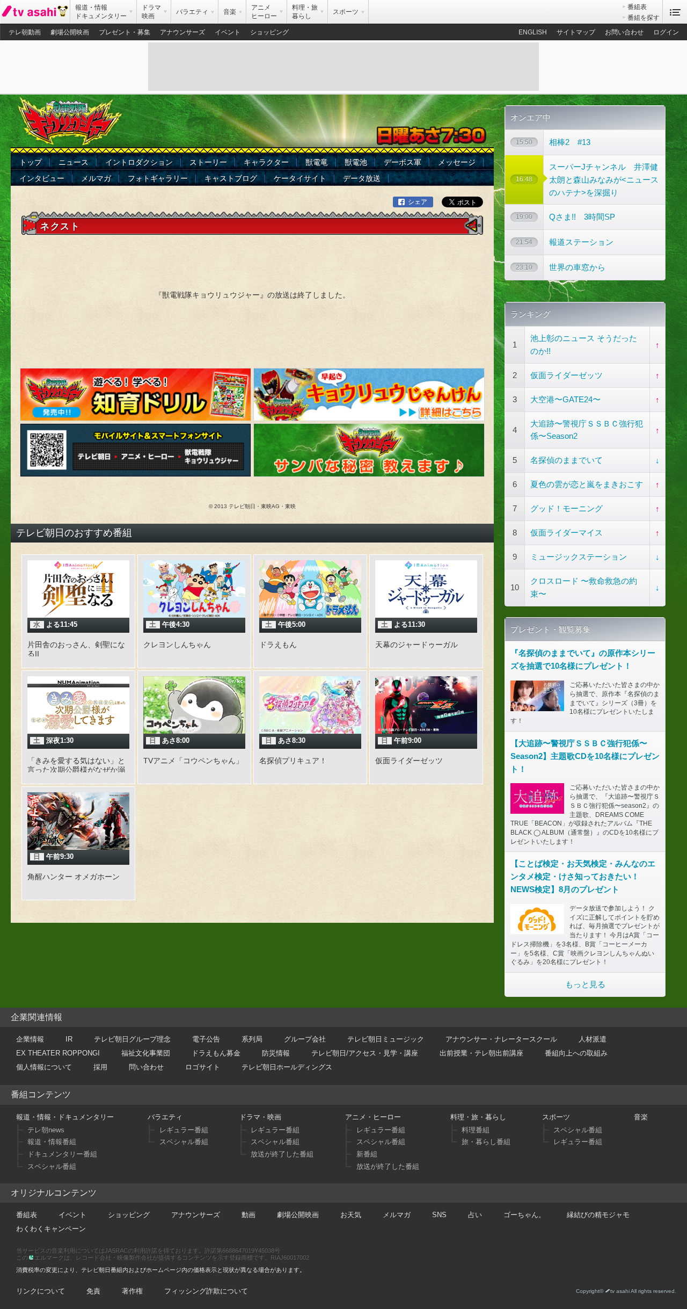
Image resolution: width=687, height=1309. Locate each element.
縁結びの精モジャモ (598, 1215)
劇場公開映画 (69, 32)
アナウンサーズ (182, 32)
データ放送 (362, 178)
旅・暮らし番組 (486, 1142)
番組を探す (643, 17)
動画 (248, 1215)
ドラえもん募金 (216, 1053)
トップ (30, 162)
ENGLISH (532, 32)
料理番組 (475, 1130)
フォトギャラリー (158, 178)
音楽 (641, 1117)
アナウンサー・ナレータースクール (501, 1039)
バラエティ (165, 1117)
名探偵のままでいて (566, 460)
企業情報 (30, 1039)
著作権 (132, 1291)
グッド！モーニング (566, 508)
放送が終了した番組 (282, 1154)
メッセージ (457, 162)
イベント (227, 32)
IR (68, 1039)
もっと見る (585, 984)
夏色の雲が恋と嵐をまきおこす (586, 484)
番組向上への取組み (576, 1053)
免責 (93, 1291)
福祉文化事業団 (145, 1053)
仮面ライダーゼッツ (566, 375)
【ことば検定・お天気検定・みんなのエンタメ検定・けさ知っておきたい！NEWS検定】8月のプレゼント (582, 876)
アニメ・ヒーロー (373, 1117)
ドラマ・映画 (260, 1117)
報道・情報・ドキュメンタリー (65, 1117)
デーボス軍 (402, 162)
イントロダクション (139, 162)
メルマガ (96, 178)
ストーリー (208, 162)
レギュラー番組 (183, 1130)
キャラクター (266, 162)
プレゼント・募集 (124, 32)
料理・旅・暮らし (478, 1117)
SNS (439, 1215)
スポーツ (556, 1117)
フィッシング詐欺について (206, 1291)
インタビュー (41, 178)
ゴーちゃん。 (524, 1215)
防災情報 (276, 1053)
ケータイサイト (300, 178)
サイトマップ (576, 32)
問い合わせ (146, 1067)
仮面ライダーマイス (566, 532)
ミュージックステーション (578, 556)
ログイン (666, 32)
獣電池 (356, 162)
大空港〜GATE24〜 (565, 399)
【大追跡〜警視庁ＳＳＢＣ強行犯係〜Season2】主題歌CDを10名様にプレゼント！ (585, 756)
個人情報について (44, 1067)
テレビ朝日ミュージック (385, 1039)
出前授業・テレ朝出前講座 (481, 1053)
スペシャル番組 (51, 1166)
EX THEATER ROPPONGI (58, 1053)
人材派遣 (592, 1039)
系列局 (252, 1039)
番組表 (637, 7)
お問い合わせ (624, 32)
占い (475, 1215)
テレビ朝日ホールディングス (287, 1067)
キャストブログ (230, 178)
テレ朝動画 (25, 32)
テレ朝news (45, 1130)
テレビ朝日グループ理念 (132, 1039)
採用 (100, 1067)
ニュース (74, 162)
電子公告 (206, 1039)
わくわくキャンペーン (51, 1229)
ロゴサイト (202, 1067)
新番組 (366, 1154)
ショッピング (269, 32)
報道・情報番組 (51, 1142)
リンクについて (40, 1291)
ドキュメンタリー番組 (62, 1154)
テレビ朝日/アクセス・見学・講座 (364, 1053)
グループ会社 (305, 1039)
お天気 (350, 1215)
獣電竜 (316, 162)
